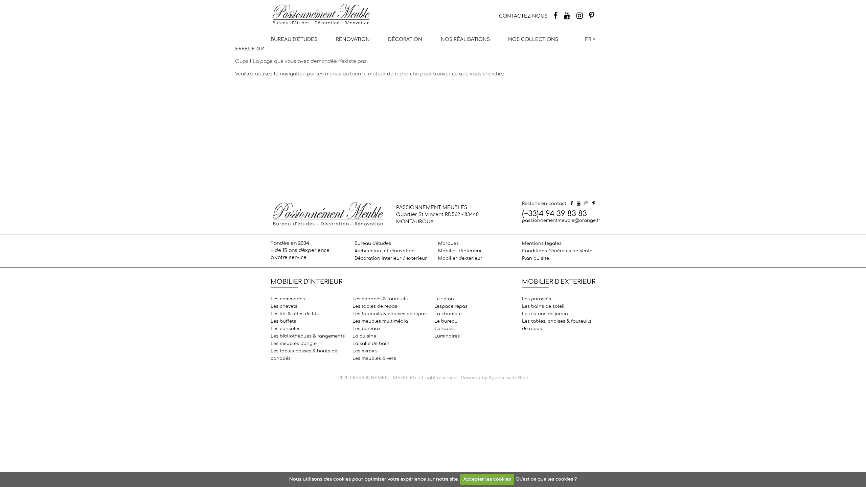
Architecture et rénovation (385, 251)
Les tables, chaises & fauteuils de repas (556, 325)
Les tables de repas (374, 306)
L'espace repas (451, 306)
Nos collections (533, 39)
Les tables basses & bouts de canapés (304, 355)
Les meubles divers (374, 358)
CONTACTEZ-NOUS (523, 16)
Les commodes (288, 299)
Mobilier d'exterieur (460, 258)
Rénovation (353, 39)
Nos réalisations (465, 39)
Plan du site (535, 258)
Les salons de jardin (545, 313)
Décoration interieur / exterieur (391, 258)
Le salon (444, 299)
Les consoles (285, 328)
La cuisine (364, 336)
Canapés (444, 328)
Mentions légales (542, 243)
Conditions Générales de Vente (557, 251)
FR (588, 39)
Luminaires (447, 336)
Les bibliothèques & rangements (308, 336)
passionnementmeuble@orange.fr (561, 220)
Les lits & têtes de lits (295, 313)
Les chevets (284, 306)
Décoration (405, 39)
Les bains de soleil (543, 306)
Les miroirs (365, 351)
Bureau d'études (294, 39)
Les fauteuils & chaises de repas (389, 313)
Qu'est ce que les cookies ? (546, 479)
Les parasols (536, 299)
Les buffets (283, 321)
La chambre (448, 313)
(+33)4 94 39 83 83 (554, 213)
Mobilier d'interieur (460, 251)
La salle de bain (370, 343)
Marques (448, 243)
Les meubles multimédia (380, 321)
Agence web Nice (508, 377)
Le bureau (446, 321)
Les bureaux (366, 328)
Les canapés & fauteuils (380, 299)
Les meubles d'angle (294, 343)
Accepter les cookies (487, 479)
